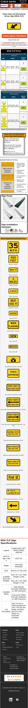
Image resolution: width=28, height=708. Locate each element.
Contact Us (5, 634)
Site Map (4, 649)
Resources (4, 639)
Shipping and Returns (7, 647)
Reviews (4, 637)
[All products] (18, 6)
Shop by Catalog (20, 632)
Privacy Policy (19, 645)
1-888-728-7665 (6, 658)
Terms (17, 647)
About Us (4, 632)
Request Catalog (20, 634)
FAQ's (3, 645)
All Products (19, 639)
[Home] (8, 2)
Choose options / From (14, 36)
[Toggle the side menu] (11, 6)
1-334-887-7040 (6, 662)
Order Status (19, 637)
